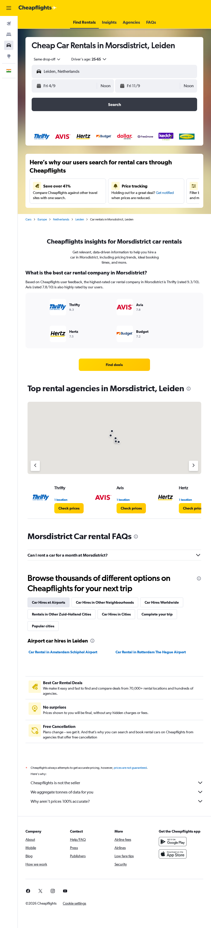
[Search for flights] (8, 24)
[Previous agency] (35, 466)
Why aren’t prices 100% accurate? (60, 801)
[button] (8, 8)
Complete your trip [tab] (157, 614)
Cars (28, 219)
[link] (114, 365)
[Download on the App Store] (173, 854)
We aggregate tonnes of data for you (62, 792)
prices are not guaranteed (130, 768)
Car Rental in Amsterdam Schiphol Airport (63, 652)
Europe (42, 219)
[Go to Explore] (8, 56)
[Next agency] (193, 466)
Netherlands (61, 219)
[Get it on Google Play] (173, 841)
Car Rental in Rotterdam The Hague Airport (151, 652)
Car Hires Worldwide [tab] (162, 602)
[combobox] (47, 59)
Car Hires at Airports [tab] (48, 602)
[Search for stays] (8, 34)
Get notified (165, 193)
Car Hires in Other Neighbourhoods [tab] (105, 602)
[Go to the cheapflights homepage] (38, 8)
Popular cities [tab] (43, 626)
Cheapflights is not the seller (55, 782)
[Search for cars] (8, 45)
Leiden (79, 219)
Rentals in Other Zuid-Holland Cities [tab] (61, 614)
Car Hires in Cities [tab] (116, 614)
